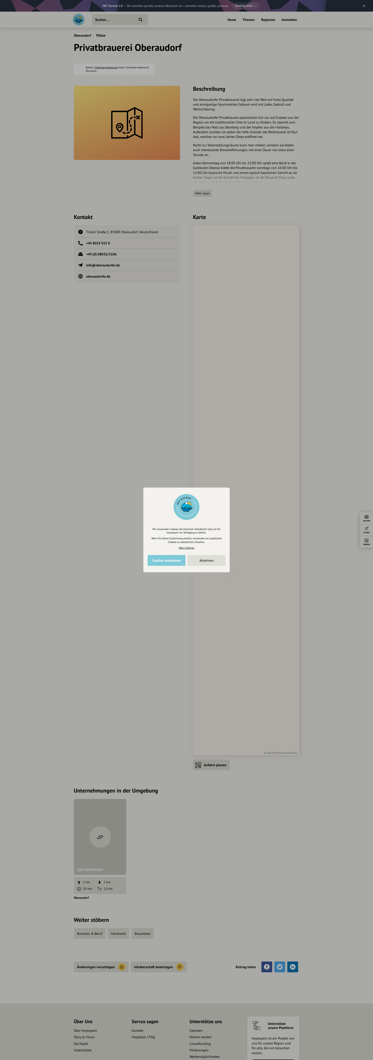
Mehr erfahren (186, 547)
